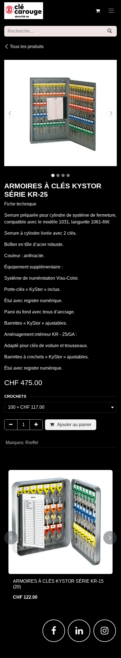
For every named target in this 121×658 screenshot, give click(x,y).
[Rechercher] (110, 31)
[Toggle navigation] (111, 11)
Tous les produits (27, 46)
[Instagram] (104, 630)
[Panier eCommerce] (97, 10)
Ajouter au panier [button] (73, 424)
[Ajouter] (36, 424)
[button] (9, 112)
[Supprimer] (10, 424)
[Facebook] (53, 630)
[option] (60, 537)
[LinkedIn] (79, 630)
